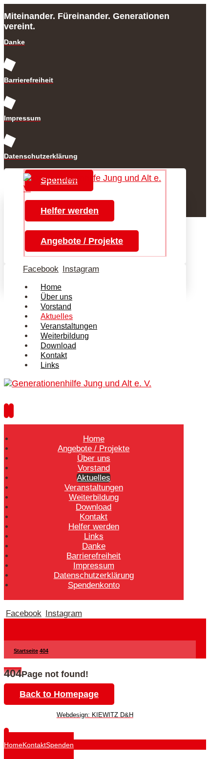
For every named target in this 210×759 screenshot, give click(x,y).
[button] (41, 269)
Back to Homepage (59, 694)
